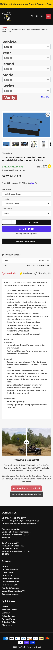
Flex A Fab (7, 153)
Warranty (6, 613)
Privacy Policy (8, 619)
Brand (8, 64)
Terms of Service (9, 610)
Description (11, 273)
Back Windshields (10, 582)
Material (5, 199)
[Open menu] (48, 16)
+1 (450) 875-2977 (17, 518)
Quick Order (7, 572)
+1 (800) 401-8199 (31, 521)
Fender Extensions (10, 588)
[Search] (32, 16)
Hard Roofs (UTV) (10, 585)
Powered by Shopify (34, 647)
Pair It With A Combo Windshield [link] (26, 494)
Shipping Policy (9, 622)
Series (8, 86)
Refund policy (8, 616)
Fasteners (6, 189)
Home (4, 28)
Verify (9, 97)
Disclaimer (7, 625)
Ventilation (7, 208)
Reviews (27, 273)
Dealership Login (10, 569)
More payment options (26, 233)
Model (8, 75)
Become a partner (10, 594)
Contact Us (7, 575)
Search (5, 606)
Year (6, 53)
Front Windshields (10, 578)
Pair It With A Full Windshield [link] (26, 488)
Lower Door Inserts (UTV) (14, 591)
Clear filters (45, 97)
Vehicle (9, 42)
